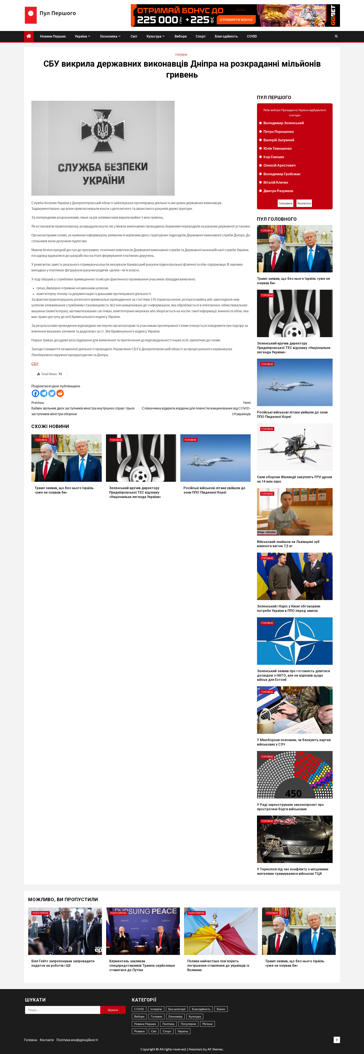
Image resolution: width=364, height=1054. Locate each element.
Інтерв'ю (156, 1009)
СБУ (34, 364)
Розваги (139, 1031)
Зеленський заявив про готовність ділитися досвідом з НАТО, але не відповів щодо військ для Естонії (293, 675)
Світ (134, 36)
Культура (154, 36)
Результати (304, 203)
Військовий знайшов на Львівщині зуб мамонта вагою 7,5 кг (288, 544)
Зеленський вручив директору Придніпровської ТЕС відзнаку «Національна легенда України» (135, 492)
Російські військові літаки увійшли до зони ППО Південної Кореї (214, 490)
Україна (81, 36)
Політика (168, 1024)
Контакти (47, 1040)
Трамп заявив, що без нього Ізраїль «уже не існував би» (64, 490)
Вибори (181, 36)
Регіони (207, 1024)
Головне (181, 54)
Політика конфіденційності (77, 1040)
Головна (30, 1040)
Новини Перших (53, 36)
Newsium (195, 1049)
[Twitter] (52, 393)
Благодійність (226, 36)
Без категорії (177, 1009)
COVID (252, 36)
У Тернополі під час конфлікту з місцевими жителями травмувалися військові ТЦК (292, 871)
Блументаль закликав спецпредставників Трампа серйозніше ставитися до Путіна (142, 965)
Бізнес (221, 1009)
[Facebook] (35, 393)
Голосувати (285, 203)
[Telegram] (43, 393)
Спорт (201, 36)
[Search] (336, 36)
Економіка (108, 36)
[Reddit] (60, 393)
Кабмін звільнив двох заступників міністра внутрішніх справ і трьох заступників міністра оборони (83, 408)
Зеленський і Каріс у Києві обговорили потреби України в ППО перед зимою (288, 608)
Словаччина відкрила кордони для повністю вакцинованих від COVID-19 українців (196, 408)
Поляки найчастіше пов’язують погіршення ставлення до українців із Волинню (218, 965)
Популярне (40, 913)
